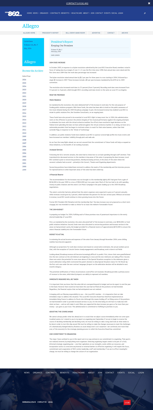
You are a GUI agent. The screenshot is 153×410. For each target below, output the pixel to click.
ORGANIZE (44, 13)
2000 (24, 166)
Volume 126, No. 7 (31, 44)
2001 (24, 163)
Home (29, 13)
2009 (24, 136)
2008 (24, 139)
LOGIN (120, 13)
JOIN (92, 13)
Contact (110, 33)
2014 (24, 119)
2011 (24, 129)
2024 (24, 86)
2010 (24, 133)
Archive (125, 33)
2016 (24, 113)
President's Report (50, 33)
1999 (24, 169)
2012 (24, 126)
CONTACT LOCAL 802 (77, 3)
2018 (24, 106)
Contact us (42, 402)
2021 (24, 96)
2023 (24, 89)
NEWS (35, 13)
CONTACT (99, 13)
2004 (24, 153)
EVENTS (107, 13)
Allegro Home (29, 33)
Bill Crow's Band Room (75, 33)
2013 (24, 123)
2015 (24, 116)
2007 (24, 143)
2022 (24, 92)
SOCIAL (114, 13)
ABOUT (86, 13)
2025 (24, 82)
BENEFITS (65, 13)
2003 (24, 156)
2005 (24, 149)
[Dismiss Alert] (149, 3)
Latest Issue (28, 41)
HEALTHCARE (76, 13)
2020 (24, 99)
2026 (24, 79)
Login (127, 402)
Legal (50, 402)
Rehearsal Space (29, 402)
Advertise (96, 33)
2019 (24, 103)
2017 (24, 109)
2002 (24, 159)
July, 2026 (27, 48)
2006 (24, 146)
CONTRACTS (55, 13)
